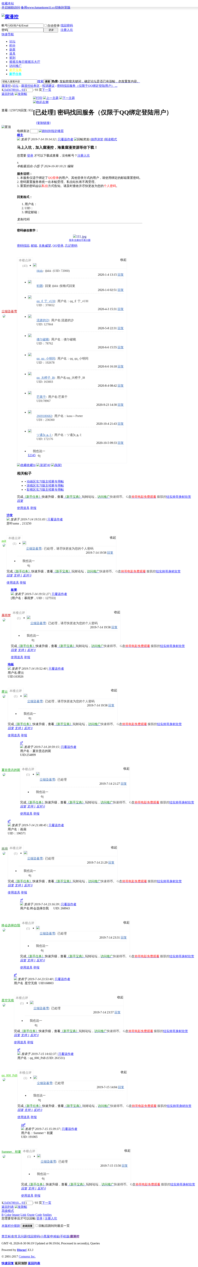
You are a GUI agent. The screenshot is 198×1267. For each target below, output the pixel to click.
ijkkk (40, 270)
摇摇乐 (24, 61)
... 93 (22, 89)
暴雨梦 (6, 615)
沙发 (10, 515)
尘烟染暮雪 (9, 311)
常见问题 (21, 1236)
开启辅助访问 (11, 7)
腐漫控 (6, 85)
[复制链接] (43, 122)
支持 (18, 575)
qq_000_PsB (9, 1075)
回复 (121, 274)
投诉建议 (48, 85)
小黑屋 (45, 1236)
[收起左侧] (41, 102)
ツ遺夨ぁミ (44, 435)
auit (4, 540)
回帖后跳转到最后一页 (54, 1225)
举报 (33, 508)
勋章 (12, 49)
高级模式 (8, 1210)
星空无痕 (8, 1000)
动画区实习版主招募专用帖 (45, 481)
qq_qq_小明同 (46, 358)
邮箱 (34, 245)
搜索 (40, 81)
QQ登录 (58, 245)
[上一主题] (51, 98)
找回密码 (67, 25)
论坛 (12, 41)
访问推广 (15, 65)
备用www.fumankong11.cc (38, 7)
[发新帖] (21, 93)
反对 (27, 575)
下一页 (46, 89)
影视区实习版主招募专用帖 (45, 489)
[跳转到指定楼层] (51, 131)
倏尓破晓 (43, 339)
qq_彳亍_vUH (46, 301)
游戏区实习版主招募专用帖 (45, 485)
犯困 (40, 285)
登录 (30, 155)
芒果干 (41, 396)
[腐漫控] (10, 16)
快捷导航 (8, 34)
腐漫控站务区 (30, 85)
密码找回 (23, 245)
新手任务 (15, 74)
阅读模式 (111, 139)
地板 (11, 664)
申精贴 (55, 1236)
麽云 (5, 691)
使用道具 (23, 508)
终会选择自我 (11, 925)
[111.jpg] (79, 236)
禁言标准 (8, 1236)
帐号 (5, 25)
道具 (12, 53)
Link (23, 1214)
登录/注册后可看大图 (79, 240)
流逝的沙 (43, 320)
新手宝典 (15, 70)
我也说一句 (39, 451)
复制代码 (23, 219)
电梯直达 (23, 131)
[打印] (37, 98)
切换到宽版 (62, 7)
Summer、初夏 (11, 1151)
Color (7, 1214)
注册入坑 (67, 30)
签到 (12, 57)
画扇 (5, 848)
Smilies (47, 1214)
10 (17, 89)
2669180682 (44, 416)
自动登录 (53, 25)
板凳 (14, 589)
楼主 (20, 135)
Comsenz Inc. (27, 1256)
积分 (12, 45)
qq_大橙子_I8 (46, 377)
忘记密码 (71, 245)
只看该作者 (65, 139)
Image (16, 1214)
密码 (5, 30)
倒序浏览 (97, 139)
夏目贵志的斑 (11, 770)
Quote (31, 1214)
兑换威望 (45, 245)
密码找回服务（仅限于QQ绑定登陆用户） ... (87, 85)
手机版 (64, 1236)
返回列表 (8, 93)
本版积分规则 (11, 1225)
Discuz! (22, 1250)
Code (38, 1214)
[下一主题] (67, 98)
